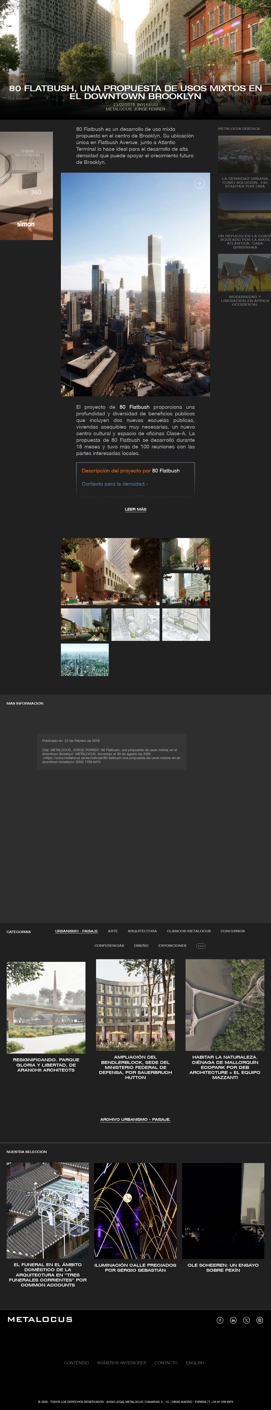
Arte (113, 931)
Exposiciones (172, 945)
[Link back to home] (40, 1320)
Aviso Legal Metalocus (124, 1402)
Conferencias (109, 945)
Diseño (141, 945)
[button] (15, 1040)
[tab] (77, 931)
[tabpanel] (135, 1041)
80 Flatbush (135, 407)
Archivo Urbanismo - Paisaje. (135, 1120)
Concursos (233, 931)
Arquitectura (142, 931)
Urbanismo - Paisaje (76, 931)
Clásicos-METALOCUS (189, 931)
